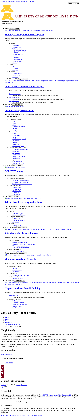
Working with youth (15, 299)
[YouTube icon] (3, 387)
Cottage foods (16, 218)
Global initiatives (17, 54)
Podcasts (15, 77)
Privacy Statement (27, 415)
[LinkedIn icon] (6, 387)
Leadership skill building (20, 182)
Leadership (15, 68)
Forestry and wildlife (15, 266)
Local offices (16, 47)
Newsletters (16, 75)
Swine (14, 130)
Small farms (16, 158)
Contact (11, 64)
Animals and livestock (15, 119)
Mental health (16, 191)
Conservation (13, 273)
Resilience (15, 308)
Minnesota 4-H (13, 296)
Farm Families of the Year (12, 324)
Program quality (17, 306)
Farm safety (16, 154)
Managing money (17, 189)
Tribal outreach (17, 49)
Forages (14, 137)
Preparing (12, 211)
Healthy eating (16, 225)
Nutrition (11, 223)
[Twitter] (40, 373)
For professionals (14, 101)
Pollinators (15, 271)
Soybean (15, 142)
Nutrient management (19, 139)
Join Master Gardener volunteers (21, 233)
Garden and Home (10, 227)
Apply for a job (17, 61)
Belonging (15, 301)
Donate (14, 63)
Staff (13, 66)
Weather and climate (15, 277)
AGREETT (16, 52)
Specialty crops (13, 160)
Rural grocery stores (18, 220)
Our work (12, 44)
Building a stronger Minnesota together (24, 34)
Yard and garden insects (19, 246)
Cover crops (16, 135)
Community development (16, 178)
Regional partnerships (19, 51)
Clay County (9, 363)
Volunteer (15, 57)
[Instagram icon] (5, 387)
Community (8, 165)
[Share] (40, 376)
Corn (14, 133)
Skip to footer (29, 1)
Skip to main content (18, 1)
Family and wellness (15, 185)
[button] (29, 30)
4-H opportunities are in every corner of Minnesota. (28, 297)
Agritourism (16, 151)
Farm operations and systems (17, 147)
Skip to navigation (6, 1)
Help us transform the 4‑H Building (22, 288)
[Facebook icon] (2, 387)
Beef (13, 121)
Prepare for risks (17, 278)
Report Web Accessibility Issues (10, 415)
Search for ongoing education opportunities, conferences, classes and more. (35, 95)
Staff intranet (38, 415)
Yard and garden (14, 241)
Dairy (14, 123)
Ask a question (17, 59)
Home (6, 317)
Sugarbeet (15, 144)
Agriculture (8, 104)
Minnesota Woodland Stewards (20, 259)
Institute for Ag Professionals (19, 110)
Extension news (17, 73)
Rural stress (16, 194)
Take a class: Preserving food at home (23, 202)
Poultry (14, 128)
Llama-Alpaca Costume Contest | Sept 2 (24, 86)
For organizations (14, 97)
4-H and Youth (9, 280)
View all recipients (6, 354)
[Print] (40, 366)
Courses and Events (11, 79)
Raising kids (16, 192)
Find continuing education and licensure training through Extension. (33, 102)
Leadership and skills (18, 303)
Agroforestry (16, 153)
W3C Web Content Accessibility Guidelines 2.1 (56, 395)
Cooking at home (17, 213)
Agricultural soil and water (20, 275)
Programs (15, 70)
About (7, 28)
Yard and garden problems (20, 248)
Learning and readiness (19, 304)
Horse (14, 125)
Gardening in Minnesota (19, 242)
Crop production (14, 132)
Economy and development (20, 180)
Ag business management (20, 149)
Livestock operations (18, 126)
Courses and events (14, 94)
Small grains (16, 140)
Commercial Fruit (17, 161)
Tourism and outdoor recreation (22, 184)
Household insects (18, 251)
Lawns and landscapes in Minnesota (23, 244)
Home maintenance (14, 249)
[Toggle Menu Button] (1, 25)
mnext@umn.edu (21, 385)
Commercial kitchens (18, 215)
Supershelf (15, 222)
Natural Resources (10, 253)
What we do (16, 45)
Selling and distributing (16, 216)
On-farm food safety (18, 156)
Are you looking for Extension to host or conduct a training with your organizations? (38, 99)
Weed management (18, 146)
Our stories (12, 71)
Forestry (15, 268)
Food (6, 196)
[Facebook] (40, 369)
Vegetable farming (18, 163)
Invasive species (17, 270)
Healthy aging (16, 187)
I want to (11, 56)
